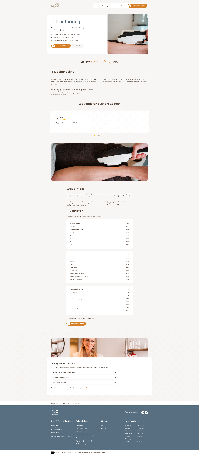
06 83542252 (55, 433)
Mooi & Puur (54, 403)
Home (96, 6)
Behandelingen (105, 6)
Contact (123, 6)
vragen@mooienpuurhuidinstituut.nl (61, 436)
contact (86, 387)
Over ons (116, 6)
